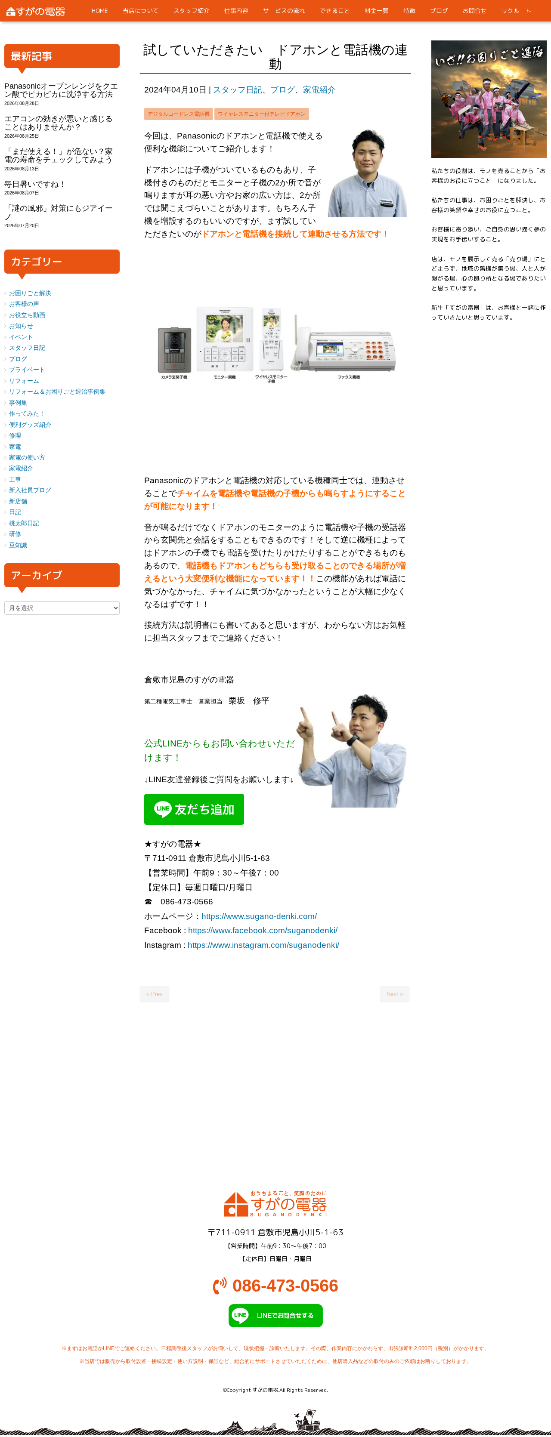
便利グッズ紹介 (30, 425)
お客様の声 (24, 304)
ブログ (282, 89)
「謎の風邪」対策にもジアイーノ (58, 212)
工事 (15, 479)
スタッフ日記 (237, 89)
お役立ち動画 (27, 315)
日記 (15, 512)
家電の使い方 (27, 457)
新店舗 (18, 501)
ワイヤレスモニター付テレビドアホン (262, 114)
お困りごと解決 (30, 293)
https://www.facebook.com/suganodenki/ (262, 930)
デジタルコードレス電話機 (179, 114)
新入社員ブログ (30, 490)
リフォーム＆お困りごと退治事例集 (57, 392)
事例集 (18, 403)
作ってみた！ (27, 413)
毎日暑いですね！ (35, 184)
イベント (21, 337)
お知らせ (21, 326)
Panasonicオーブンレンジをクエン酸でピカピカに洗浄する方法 (61, 90)
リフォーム (24, 381)
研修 (15, 534)
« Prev (154, 994)
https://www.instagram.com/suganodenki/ (263, 945)
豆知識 (18, 545)
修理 (15, 435)
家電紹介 (319, 89)
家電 (15, 447)
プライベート (27, 370)
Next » (395, 994)
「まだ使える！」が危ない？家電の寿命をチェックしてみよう (58, 155)
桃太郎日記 (24, 523)
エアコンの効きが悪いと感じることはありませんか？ (58, 122)
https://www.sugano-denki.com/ (259, 916)
